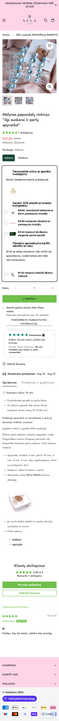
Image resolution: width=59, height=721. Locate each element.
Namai (6, 35)
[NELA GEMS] (29, 20)
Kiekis (5, 288)
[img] (9, 616)
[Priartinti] (49, 86)
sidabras (23, 158)
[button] (53, 20)
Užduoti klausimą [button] (29, 593)
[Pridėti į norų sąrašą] (49, 46)
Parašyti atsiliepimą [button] (29, 585)
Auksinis (8, 158)
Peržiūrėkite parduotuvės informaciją (29, 321)
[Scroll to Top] (53, 703)
